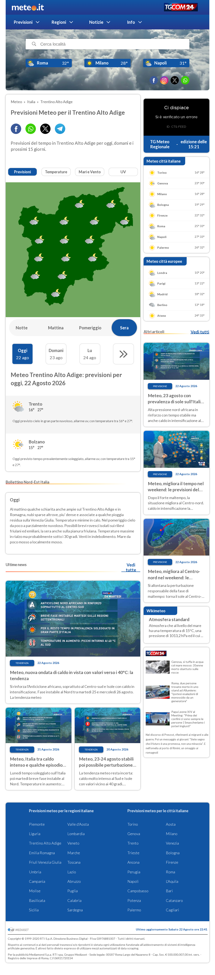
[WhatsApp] (185, 80)
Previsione (160, 386)
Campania (37, 881)
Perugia (133, 872)
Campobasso (137, 890)
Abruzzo (74, 881)
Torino (132, 824)
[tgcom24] (181, 7)
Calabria (74, 900)
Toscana (73, 862)
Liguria (34, 833)
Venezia (172, 843)
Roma (170, 872)
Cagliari (172, 910)
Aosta (171, 824)
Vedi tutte (131, 567)
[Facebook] (153, 80)
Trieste (133, 852)
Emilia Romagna (42, 852)
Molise (35, 890)
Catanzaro (174, 900)
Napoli (133, 881)
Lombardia (76, 833)
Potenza (134, 900)
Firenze (172, 862)
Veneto (73, 843)
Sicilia (34, 910)
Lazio (71, 872)
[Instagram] (164, 80)
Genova (133, 833)
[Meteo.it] (28, 7)
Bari (169, 890)
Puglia (72, 890)
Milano (171, 833)
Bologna (173, 852)
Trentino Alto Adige (45, 843)
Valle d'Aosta (78, 824)
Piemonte (37, 824)
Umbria (35, 872)
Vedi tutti (200, 331)
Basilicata (37, 900)
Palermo (134, 910)
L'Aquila (172, 881)
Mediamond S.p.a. (40, 954)
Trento (133, 843)
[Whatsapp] (30, 129)
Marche (73, 852)
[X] (174, 80)
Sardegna (75, 910)
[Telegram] (60, 129)
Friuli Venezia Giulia (45, 862)
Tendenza (22, 663)
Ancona (133, 862)
